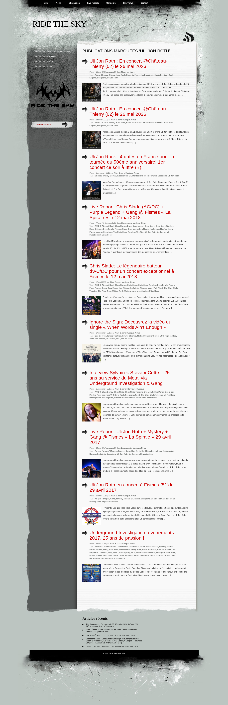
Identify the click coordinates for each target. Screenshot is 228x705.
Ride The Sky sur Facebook (45, 46)
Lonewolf (103, 552)
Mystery (119, 499)
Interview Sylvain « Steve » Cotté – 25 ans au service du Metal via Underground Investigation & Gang (129, 378)
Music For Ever (161, 75)
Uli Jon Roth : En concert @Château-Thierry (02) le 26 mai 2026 (128, 63)
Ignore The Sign (114, 336)
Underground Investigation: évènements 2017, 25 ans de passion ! (131, 535)
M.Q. (110, 552)
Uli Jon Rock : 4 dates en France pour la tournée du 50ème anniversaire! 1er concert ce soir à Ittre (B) (131, 162)
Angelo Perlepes (102, 499)
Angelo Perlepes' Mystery (106, 451)
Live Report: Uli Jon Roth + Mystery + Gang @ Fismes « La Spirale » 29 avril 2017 (130, 437)
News (58, 3)
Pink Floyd (158, 288)
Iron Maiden (144, 229)
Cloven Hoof (122, 547)
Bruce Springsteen (135, 226)
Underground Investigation (136, 291)
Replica (168, 336)
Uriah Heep (107, 235)
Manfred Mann (166, 229)
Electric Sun (122, 176)
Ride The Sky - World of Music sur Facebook (52, 51)
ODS (133, 552)
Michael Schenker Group (148, 336)
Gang (124, 229)
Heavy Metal (124, 549)
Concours (111, 3)
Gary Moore (133, 229)
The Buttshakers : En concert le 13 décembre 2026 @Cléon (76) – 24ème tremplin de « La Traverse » (113, 625)
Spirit (137, 395)
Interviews (128, 3)
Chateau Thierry (108, 75)
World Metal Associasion (147, 398)
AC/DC (98, 226)
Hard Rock (120, 75)
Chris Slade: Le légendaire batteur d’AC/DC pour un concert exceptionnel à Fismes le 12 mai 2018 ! (131, 271)
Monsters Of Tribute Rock (113, 395)
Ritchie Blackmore (132, 499)
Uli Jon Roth (112, 78)
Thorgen (159, 555)
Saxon (136, 555)
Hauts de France (133, 75)
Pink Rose (170, 552)
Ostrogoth (160, 552)
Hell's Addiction (149, 549)
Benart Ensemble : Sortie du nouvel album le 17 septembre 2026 (112, 646)
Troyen (167, 555)
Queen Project (95, 555)
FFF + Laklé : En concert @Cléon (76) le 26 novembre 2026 (110, 635)
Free (104, 336)
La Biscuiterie (148, 75)
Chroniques (74, 3)
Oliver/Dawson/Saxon (145, 552)
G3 (130, 176)
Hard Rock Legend (150, 451)
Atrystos (98, 547)
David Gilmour (95, 229)
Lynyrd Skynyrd (129, 336)
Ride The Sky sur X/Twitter (45, 61)
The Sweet (110, 339)
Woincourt (119, 398)
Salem (115, 555)
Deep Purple (108, 229)
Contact (144, 3)
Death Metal (134, 547)
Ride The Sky (60, 23)
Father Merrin (158, 392)
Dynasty (147, 392)
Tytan (173, 555)
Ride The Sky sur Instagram (45, 56)
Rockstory (107, 555)
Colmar (113, 176)
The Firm (140, 232)
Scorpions (101, 78)
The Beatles (100, 339)
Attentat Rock (108, 226)
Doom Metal (145, 547)
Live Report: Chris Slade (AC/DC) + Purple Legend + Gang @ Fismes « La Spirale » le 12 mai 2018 (130, 212)
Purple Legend (95, 232)
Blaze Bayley (120, 226)
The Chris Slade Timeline (124, 232)
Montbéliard (137, 176)
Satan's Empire (126, 555)
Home (45, 3)
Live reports (93, 3)
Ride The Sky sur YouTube (45, 66)
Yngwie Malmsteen (110, 502)
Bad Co (98, 336)
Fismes (118, 229)
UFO (118, 339)
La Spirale (155, 229)
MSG (162, 336)
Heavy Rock (136, 549)
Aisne (97, 75)
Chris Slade (150, 226)
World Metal (130, 398)
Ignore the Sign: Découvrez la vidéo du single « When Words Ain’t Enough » (130, 324)
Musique (125, 72)
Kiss (99, 395)
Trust (109, 291)
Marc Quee (118, 552)
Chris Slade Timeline (165, 226)
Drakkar (155, 547)
